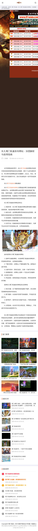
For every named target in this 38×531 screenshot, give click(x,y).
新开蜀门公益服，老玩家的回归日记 (15, 479)
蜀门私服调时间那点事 (11, 502)
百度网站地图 (12, 525)
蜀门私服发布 (11, 183)
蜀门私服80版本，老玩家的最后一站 (15, 485)
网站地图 (4, 525)
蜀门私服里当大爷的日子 (19, 441)
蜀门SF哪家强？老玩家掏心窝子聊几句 (23, 418)
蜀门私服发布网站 (12, 187)
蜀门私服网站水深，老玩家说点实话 (15, 496)
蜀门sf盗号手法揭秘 (17, 434)
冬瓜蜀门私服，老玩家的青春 (13, 491)
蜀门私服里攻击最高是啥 (12, 474)
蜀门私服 (14, 7)
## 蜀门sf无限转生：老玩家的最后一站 (23, 411)
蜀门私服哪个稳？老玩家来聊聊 (14, 513)
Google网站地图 (21, 525)
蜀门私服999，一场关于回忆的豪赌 (22, 449)
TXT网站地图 (31, 525)
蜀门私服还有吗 (16, 426)
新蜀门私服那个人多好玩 (12, 508)
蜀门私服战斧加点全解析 (19, 456)
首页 (9, 7)
